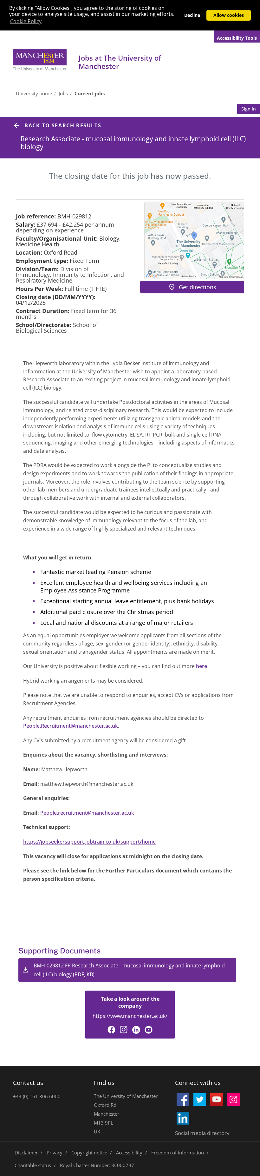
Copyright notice (89, 1152)
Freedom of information (177, 1152)
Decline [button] (192, 15)
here (201, 666)
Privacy (54, 1152)
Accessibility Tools (237, 38)
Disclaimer (26, 1152)
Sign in (248, 109)
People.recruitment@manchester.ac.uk (87, 812)
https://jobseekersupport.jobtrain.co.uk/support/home (89, 841)
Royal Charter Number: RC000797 (97, 1165)
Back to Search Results (62, 125)
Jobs (120, 62)
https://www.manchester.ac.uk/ (130, 1015)
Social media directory (202, 1133)
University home (34, 93)
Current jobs (90, 93)
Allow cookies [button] (228, 15)
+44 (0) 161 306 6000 (37, 1096)
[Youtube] (149, 1030)
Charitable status (33, 1165)
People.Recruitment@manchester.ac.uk (70, 725)
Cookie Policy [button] (26, 21)
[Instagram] (124, 1030)
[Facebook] (111, 1030)
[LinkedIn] (136, 1030)
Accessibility (129, 1152)
